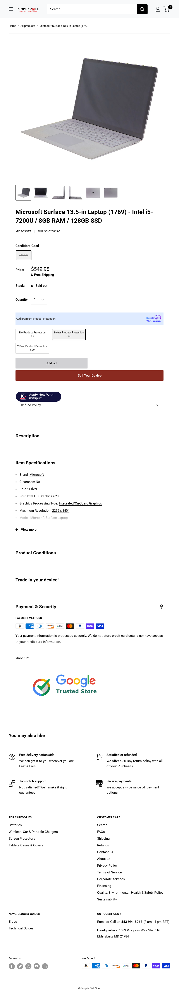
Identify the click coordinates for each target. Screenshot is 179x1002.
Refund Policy (31, 405)
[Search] (142, 9)
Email (101, 922)
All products (28, 25)
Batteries (15, 825)
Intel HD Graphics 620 (43, 496)
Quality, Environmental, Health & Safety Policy (130, 893)
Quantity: (21, 300)
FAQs (101, 832)
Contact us (105, 852)
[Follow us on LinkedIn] (45, 966)
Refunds (103, 845)
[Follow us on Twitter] (20, 966)
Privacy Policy (107, 866)
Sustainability (107, 899)
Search (102, 825)
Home (12, 25)
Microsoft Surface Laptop (49, 518)
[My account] (158, 9)
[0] (166, 9)
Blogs (13, 922)
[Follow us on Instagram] (28, 966)
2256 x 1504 (60, 511)
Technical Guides (21, 928)
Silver (33, 489)
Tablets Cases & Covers (26, 845)
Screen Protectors (22, 839)
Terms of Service (109, 872)
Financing (104, 886)
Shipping (103, 839)
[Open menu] (11, 9)
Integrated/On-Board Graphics (80, 503)
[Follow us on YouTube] (37, 966)
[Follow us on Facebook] (12, 966)
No (38, 482)
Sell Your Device (90, 375)
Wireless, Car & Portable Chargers (33, 832)
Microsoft (23, 231)
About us (103, 859)
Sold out (51, 363)
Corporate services (111, 879)
